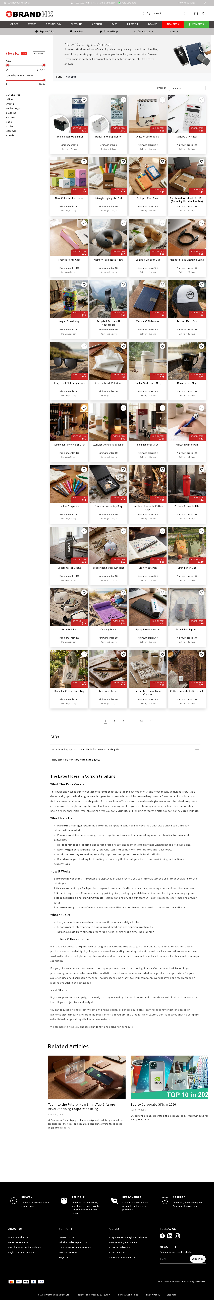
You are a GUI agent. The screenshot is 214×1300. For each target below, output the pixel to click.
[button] (164, 13)
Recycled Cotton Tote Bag (69, 691)
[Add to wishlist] (84, 100)
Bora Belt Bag (69, 629)
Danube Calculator (186, 136)
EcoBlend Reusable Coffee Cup (148, 508)
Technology (13, 108)
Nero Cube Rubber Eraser (69, 198)
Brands (10, 135)
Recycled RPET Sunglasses (69, 383)
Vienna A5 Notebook (147, 321)
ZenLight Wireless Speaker (108, 445)
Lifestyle (11, 131)
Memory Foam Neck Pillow (108, 260)
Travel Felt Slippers (187, 629)
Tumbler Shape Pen (69, 506)
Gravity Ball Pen (148, 568)
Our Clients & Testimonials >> (24, 1247)
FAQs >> (63, 1257)
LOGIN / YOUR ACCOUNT (19, 3)
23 (141, 721)
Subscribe (198, 1259)
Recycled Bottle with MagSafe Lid (108, 323)
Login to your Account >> (22, 1252)
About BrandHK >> (18, 1237)
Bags (9, 122)
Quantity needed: (19, 75)
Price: (9, 61)
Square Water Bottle (69, 568)
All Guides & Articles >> (122, 1257)
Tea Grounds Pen (108, 691)
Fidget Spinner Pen (187, 445)
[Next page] (150, 721)
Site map (172, 1294)
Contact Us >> (66, 1237)
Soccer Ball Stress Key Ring (108, 568)
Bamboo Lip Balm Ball (148, 260)
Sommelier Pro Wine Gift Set (69, 445)
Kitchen (10, 117)
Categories (13, 95)
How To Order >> (68, 1252)
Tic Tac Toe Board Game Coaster (147, 693)
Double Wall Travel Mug (148, 383)
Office (9, 99)
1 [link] (105, 721)
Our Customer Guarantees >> (75, 1247)
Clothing (11, 113)
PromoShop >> (117, 1252)
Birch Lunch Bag (187, 568)
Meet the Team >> (18, 1242)
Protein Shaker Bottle (186, 506)
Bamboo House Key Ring (109, 506)
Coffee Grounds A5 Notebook (187, 691)
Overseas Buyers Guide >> (124, 1242)
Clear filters (39, 53)
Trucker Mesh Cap (187, 321)
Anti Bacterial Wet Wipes (108, 383)
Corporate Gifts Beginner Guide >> (128, 1237)
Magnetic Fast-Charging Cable (187, 260)
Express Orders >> (119, 1247)
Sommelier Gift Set (147, 445)
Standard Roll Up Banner (109, 136)
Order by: (162, 88)
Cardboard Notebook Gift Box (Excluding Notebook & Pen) (187, 200)
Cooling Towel (108, 629)
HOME (59, 77)
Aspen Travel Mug (69, 321)
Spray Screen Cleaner (148, 629)
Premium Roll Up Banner (69, 136)
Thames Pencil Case (69, 260)
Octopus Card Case (148, 198)
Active (10, 126)
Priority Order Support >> (73, 1242)
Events (10, 104)
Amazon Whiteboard (147, 136)
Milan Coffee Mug (187, 383)
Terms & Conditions (127, 1294)
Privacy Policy (152, 1294)
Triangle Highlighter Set (108, 198)
